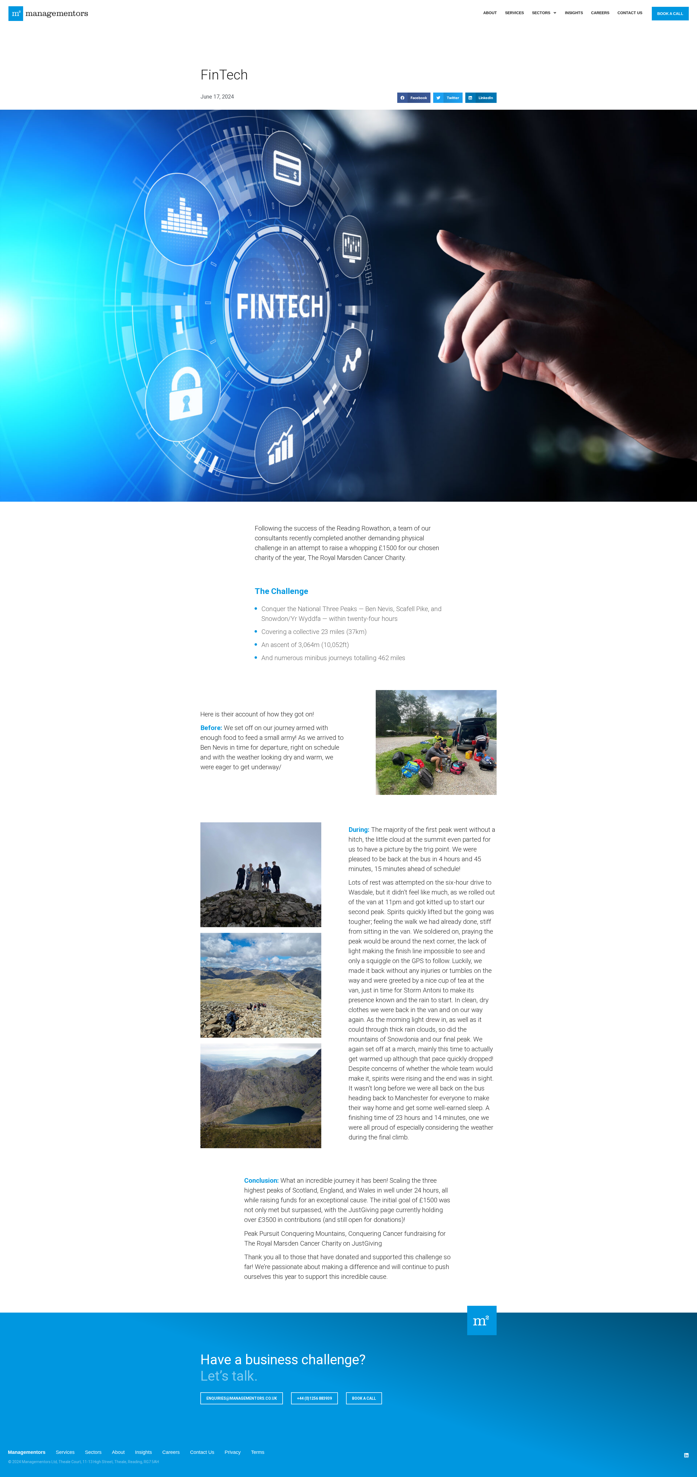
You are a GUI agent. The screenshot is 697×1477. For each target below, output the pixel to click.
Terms (257, 1452)
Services (514, 13)
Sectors (541, 13)
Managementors (26, 1452)
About (490, 13)
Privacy (233, 1452)
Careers (600, 13)
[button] (413, 98)
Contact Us (629, 13)
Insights (574, 13)
